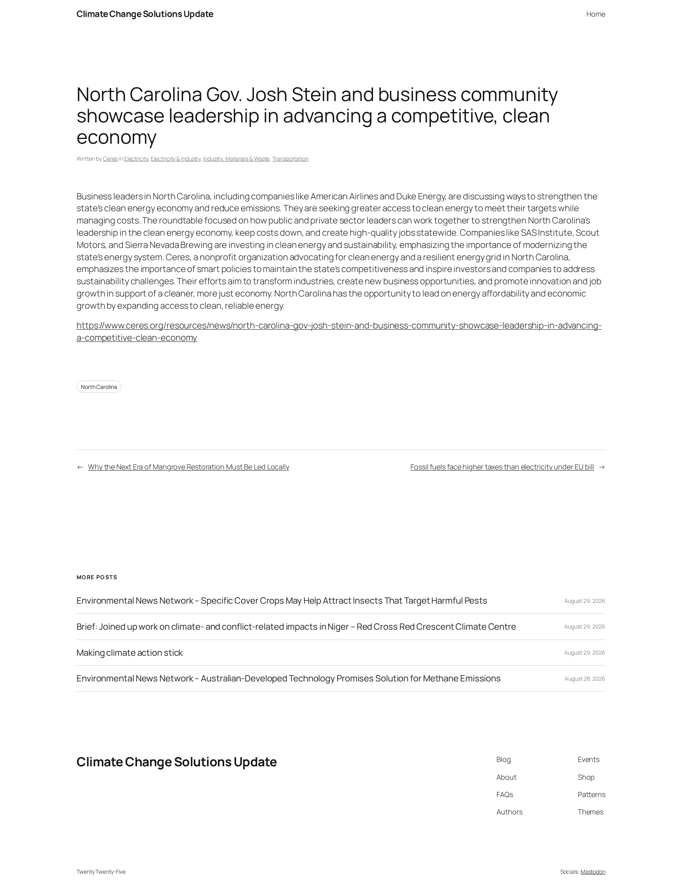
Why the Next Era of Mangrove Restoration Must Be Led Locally (188, 466)
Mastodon (593, 871)
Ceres (110, 158)
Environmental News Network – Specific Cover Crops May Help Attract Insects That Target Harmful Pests (282, 601)
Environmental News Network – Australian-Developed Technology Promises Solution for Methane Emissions (289, 678)
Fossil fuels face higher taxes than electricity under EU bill (502, 466)
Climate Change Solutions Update (145, 14)
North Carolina (99, 386)
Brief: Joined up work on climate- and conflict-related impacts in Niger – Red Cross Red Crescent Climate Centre (296, 627)
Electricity (136, 158)
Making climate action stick (130, 653)
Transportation (290, 158)
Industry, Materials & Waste (236, 158)
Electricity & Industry (175, 158)
